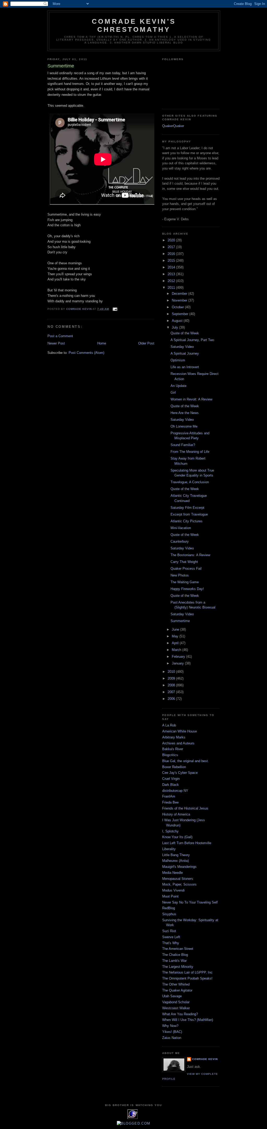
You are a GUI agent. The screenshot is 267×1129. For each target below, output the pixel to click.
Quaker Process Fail (186, 568)
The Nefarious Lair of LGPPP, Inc (187, 972)
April (176, 643)
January (178, 663)
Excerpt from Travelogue (189, 514)
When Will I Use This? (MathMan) (187, 1020)
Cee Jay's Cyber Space (180, 773)
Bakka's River (172, 749)
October (178, 307)
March (177, 650)
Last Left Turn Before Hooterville (186, 843)
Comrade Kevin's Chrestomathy (134, 25)
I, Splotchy (170, 831)
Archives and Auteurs (178, 743)
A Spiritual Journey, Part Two (192, 340)
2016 (172, 254)
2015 (172, 260)
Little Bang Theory (176, 855)
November (180, 300)
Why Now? (170, 1026)
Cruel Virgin (171, 779)
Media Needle (172, 873)
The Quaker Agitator (177, 990)
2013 (172, 274)
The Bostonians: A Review (190, 555)
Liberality (169, 849)
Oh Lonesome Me (184, 426)
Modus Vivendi (173, 890)
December (180, 294)
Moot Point (170, 896)
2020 (172, 240)
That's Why (170, 943)
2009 (172, 678)
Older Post (146, 343)
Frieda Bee (170, 802)
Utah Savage (172, 996)
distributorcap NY (175, 791)
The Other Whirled (176, 984)
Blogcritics (170, 755)
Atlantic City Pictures (187, 521)
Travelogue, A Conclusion (190, 482)
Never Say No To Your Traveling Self (190, 902)
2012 (172, 281)
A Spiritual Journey (185, 353)
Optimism (178, 360)
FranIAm (168, 796)
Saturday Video (182, 347)
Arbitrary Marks (173, 737)
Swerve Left (171, 937)
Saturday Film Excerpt (187, 508)
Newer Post (56, 343)
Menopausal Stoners (177, 879)
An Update (178, 386)
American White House (179, 731)
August (178, 321)
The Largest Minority (177, 967)
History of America (176, 814)
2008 (172, 685)
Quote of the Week (185, 333)
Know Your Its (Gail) (177, 837)
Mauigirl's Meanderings (179, 867)
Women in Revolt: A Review (191, 399)
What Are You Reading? (180, 1014)
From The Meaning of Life (190, 452)
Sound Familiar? (183, 445)
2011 (172, 288)
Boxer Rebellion (174, 767)
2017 (172, 247)
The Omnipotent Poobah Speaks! (187, 978)
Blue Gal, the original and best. (185, 761)
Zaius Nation (171, 1038)
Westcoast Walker (176, 1008)
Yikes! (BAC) (172, 1032)
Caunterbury (180, 541)
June (176, 629)
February (179, 656)
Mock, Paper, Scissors (179, 884)
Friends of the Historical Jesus (185, 808)
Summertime (180, 621)
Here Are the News (185, 413)
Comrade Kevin (205, 1059)
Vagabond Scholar (176, 1002)
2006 (172, 699)
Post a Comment (60, 336)
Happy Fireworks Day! (187, 589)
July (175, 327)
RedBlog (168, 908)
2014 (172, 267)
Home (101, 343)
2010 (172, 672)
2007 (172, 692)
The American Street (177, 949)
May (175, 636)
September (180, 314)
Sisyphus (169, 914)
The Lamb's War (174, 961)
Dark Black (170, 785)
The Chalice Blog (175, 955)
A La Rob (169, 725)
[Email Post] (114, 309)
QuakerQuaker (173, 126)
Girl (173, 392)
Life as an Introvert (185, 367)
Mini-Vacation (181, 528)
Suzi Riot (169, 931)
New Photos (180, 575)
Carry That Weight (184, 562)
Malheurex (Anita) (175, 861)
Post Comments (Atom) (86, 353)
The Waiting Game (185, 582)
